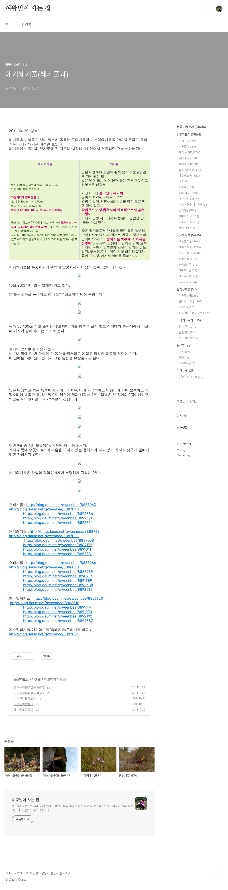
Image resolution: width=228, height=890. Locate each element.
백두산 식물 (189, 241)
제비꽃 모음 (189, 216)
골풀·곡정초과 (190, 169)
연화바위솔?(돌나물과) (29, 687)
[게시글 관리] (31, 656)
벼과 (185, 181)
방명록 (26, 24)
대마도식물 (188, 270)
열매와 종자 (189, 158)
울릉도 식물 (189, 253)
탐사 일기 (188, 326)
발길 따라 (188, 332)
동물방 (184, 345)
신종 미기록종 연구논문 (195, 313)
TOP (219, 875)
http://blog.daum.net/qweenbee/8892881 (57, 553)
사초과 (186, 187)
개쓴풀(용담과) (24, 709)
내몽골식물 (188, 276)
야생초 (36, 679)
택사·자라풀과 (189, 198)
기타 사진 (186, 370)
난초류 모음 (189, 222)
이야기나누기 (189, 320)
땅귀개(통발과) (24, 704)
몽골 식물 (188, 258)
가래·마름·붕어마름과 (193, 204)
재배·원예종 (189, 227)
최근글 (181, 401)
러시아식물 (188, 282)
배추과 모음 (189, 175)
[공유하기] (25, 656)
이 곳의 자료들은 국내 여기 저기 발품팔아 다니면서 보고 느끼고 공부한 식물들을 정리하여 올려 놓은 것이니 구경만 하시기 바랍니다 (72, 808)
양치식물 (187, 210)
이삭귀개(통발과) (26, 698)
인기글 (193, 401)
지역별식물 (189, 235)
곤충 (184, 357)
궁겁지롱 (187, 307)
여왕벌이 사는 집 (28, 9)
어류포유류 (188, 363)
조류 (184, 351)
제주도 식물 (190, 247)
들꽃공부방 (187, 289)
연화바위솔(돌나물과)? (29, 693)
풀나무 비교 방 (190, 301)
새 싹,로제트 (190, 152)
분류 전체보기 (191, 127)
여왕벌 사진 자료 (191, 377)
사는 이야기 (189, 338)
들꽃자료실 (21, 679)
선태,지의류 (188, 193)
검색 (209, 9)
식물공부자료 (189, 295)
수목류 (187, 146)
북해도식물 (188, 264)
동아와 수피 (189, 164)
